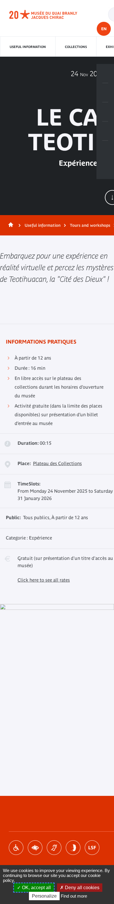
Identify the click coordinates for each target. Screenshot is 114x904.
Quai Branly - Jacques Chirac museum (50, 14)
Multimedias (105, 131)
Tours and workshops (90, 225)
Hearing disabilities (54, 847)
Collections (76, 47)
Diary (105, 112)
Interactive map (105, 150)
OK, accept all (36, 887)
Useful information (28, 47)
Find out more (74, 896)
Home (9, 225)
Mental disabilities (73, 847)
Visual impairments (35, 847)
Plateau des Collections (57, 463)
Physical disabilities (16, 847)
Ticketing (105, 73)
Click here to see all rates (44, 580)
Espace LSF (92, 847)
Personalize (44, 896)
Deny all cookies (81, 887)
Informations (105, 92)
